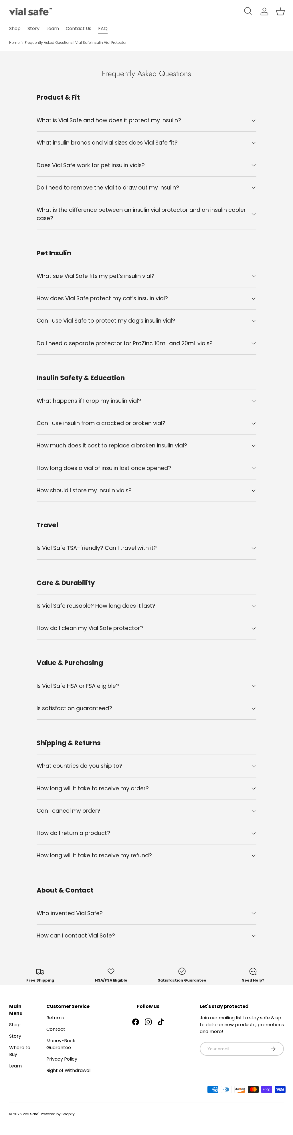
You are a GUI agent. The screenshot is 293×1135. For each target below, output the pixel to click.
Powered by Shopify (58, 1114)
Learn (52, 28)
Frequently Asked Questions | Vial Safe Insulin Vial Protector (75, 42)
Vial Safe (31, 1114)
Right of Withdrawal (68, 1070)
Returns (55, 1017)
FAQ (103, 28)
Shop (15, 28)
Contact (55, 1029)
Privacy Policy (61, 1059)
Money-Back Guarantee (60, 1044)
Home (14, 42)
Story (33, 28)
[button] (280, 11)
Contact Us (78, 28)
